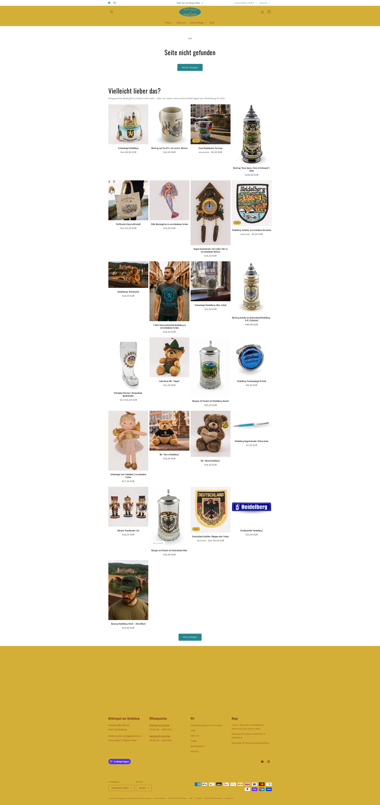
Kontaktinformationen (213, 798)
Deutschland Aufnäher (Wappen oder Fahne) (210, 536)
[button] (111, 12)
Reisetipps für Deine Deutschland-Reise (251, 743)
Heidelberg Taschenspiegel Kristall (251, 381)
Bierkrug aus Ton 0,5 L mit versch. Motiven (169, 148)
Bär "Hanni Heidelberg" (210, 460)
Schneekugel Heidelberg (128, 148)
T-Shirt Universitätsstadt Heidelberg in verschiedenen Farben (169, 326)
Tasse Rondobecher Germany (210, 148)
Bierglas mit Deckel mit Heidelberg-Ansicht (210, 401)
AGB (190, 798)
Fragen (194, 741)
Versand (198, 798)
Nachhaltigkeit (198, 746)
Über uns (195, 735)
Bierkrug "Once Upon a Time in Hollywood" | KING (251, 169)
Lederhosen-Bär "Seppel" (169, 381)
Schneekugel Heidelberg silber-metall (210, 305)
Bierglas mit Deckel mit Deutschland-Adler (169, 550)
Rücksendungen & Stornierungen (206, 725)
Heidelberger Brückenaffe (128, 291)
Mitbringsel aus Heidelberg (125, 798)
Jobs (193, 730)
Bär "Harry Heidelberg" (169, 454)
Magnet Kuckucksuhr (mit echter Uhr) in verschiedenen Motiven (210, 250)
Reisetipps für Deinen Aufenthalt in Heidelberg (249, 736)
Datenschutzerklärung (177, 798)
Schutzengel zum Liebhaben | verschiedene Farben (128, 475)
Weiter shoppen (190, 67)
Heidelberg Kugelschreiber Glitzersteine (252, 441)
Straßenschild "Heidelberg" (251, 530)
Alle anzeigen (190, 637)
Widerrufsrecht (160, 798)
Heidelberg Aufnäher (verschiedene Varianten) (251, 230)
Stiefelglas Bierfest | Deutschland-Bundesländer (128, 394)
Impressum (229, 798)
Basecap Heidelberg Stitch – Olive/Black (128, 623)
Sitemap (194, 751)
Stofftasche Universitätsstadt (128, 224)
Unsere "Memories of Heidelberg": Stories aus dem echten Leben (248, 727)
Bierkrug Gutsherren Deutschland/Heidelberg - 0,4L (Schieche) (251, 319)
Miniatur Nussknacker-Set (128, 530)
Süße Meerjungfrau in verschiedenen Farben (169, 224)
